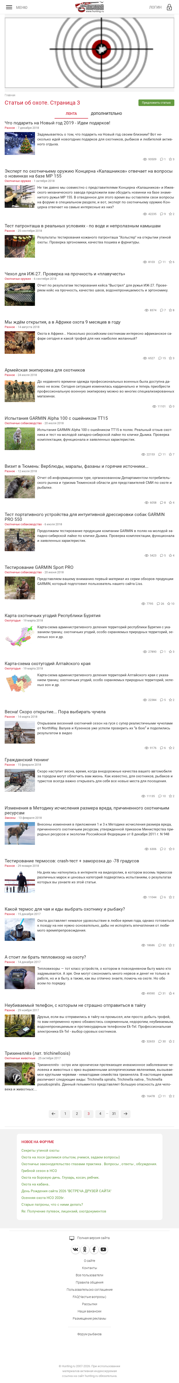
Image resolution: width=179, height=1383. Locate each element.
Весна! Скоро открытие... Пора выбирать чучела (55, 711)
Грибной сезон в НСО (39, 1171)
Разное (10, 128)
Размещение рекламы (89, 1318)
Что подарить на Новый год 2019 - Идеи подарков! (57, 122)
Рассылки (89, 1304)
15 (164, 358)
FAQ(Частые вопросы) (89, 1297)
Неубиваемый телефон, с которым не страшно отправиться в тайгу (75, 1005)
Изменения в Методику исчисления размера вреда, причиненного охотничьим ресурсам (87, 810)
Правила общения (89, 1282)
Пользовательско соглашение (90, 1289)
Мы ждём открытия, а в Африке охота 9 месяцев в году (62, 322)
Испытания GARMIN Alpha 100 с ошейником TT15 (56, 418)
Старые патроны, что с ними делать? (52, 1204)
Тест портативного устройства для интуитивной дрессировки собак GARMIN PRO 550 (85, 517)
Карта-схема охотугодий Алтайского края (47, 663)
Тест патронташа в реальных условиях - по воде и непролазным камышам (83, 225)
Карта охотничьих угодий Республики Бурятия (52, 615)
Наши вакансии (89, 1311)
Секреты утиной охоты (40, 1150)
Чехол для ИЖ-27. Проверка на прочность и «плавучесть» (65, 273)
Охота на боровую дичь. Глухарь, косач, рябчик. (60, 1177)
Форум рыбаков (89, 1334)
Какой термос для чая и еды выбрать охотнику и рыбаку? (65, 909)
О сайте (89, 1261)
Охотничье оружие (18, 181)
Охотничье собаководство (23, 423)
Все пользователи (89, 1275)
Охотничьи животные (20, 1058)
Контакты (89, 1268)
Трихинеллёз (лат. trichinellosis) (37, 1053)
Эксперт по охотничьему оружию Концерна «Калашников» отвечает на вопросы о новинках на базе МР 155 (89, 173)
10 (164, 796)
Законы (10, 818)
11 (164, 262)
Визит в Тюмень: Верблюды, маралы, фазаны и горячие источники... (76, 466)
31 (164, 993)
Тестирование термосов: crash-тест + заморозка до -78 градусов (72, 860)
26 (163, 603)
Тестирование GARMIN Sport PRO (39, 567)
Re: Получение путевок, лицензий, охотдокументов (63, 1211)
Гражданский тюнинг (27, 759)
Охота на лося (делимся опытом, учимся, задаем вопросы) (70, 1157)
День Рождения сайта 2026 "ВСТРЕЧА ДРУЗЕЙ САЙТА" (66, 1191)
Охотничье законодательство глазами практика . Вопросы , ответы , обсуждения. (89, 1164)
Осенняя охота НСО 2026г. (43, 1198)
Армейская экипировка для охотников (45, 370)
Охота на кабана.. (35, 1184)
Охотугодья (13, 620)
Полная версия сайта (93, 1238)
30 (164, 1041)
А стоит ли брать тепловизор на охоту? (45, 957)
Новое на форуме (37, 1142)
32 (164, 945)
